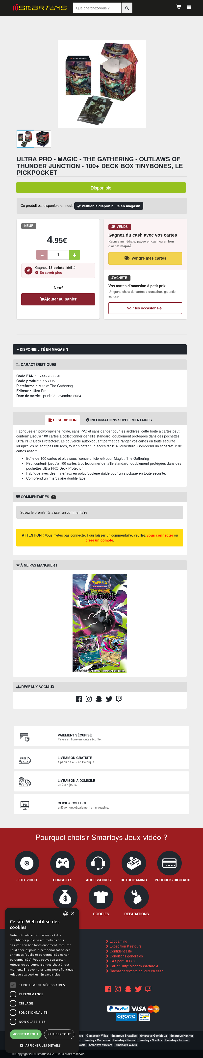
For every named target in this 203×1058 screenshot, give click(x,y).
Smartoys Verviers (100, 1045)
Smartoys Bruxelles (124, 1035)
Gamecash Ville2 (97, 1035)
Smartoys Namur (124, 1040)
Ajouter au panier (60, 299)
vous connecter (160, 535)
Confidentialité (120, 951)
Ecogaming (118, 941)
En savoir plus (51, 272)
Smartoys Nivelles (150, 1040)
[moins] (42, 255)
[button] (42, 1045)
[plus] (74, 255)
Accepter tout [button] (25, 1034)
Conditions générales (126, 955)
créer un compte (99, 540)
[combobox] (65, 913)
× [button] (72, 913)
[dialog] (42, 980)
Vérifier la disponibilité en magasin (110, 205)
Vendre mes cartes (148, 258)
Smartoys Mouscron (97, 1040)
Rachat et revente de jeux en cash (136, 970)
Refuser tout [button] (59, 1034)
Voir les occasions (142, 308)
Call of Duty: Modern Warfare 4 (133, 965)
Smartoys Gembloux (153, 1035)
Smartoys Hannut (181, 1035)
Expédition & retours (125, 946)
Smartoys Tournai (176, 1040)
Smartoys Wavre (126, 1045)
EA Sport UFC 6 (122, 960)
